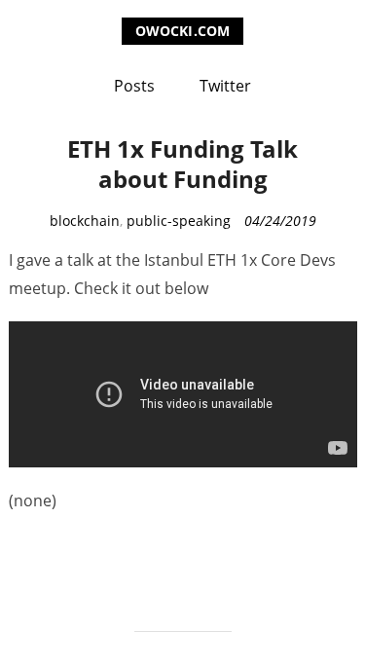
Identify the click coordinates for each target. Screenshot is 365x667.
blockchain (85, 220)
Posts (134, 85)
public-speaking (179, 220)
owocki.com (182, 30)
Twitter (225, 85)
